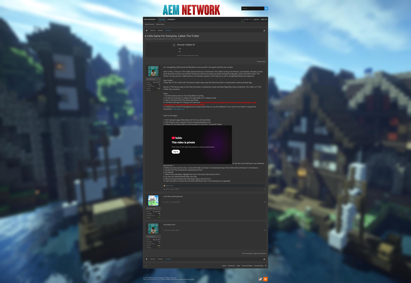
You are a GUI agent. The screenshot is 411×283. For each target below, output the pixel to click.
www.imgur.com (178, 109)
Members (171, 19)
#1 (264, 189)
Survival (155, 39)
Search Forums (149, 24)
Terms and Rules (247, 266)
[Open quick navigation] (264, 30)
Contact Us (231, 266)
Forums (162, 20)
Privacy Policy (258, 266)
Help (238, 266)
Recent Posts (160, 24)
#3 (264, 230)
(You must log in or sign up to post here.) (254, 253)
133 (159, 84)
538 (159, 213)
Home (224, 266)
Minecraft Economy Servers (151, 279)
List (172, 186)
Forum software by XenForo (177, 279)
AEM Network (149, 19)
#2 (264, 202)
